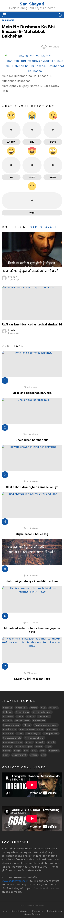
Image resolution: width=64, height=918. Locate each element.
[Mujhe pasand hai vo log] (32, 505)
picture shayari (12, 725)
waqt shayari (52, 733)
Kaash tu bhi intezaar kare (32, 678)
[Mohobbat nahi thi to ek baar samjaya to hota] (32, 599)
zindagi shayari (24, 746)
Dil (44, 708)
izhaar (31, 716)
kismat (8, 721)
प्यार (43, 751)
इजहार (39, 746)
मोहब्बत (34, 755)
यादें (44, 755)
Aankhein (22, 708)
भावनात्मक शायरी (20, 755)
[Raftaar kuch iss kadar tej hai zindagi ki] (32, 303)
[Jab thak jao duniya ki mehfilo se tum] (32, 552)
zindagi (8, 746)
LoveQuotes (23, 721)
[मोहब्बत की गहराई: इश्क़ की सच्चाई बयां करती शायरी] (32, 249)
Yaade (41, 742)
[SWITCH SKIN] (60, 15)
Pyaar (28, 725)
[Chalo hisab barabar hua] (32, 411)
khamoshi (45, 716)
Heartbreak (23, 712)
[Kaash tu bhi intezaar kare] (32, 650)
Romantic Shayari (19, 911)
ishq (21, 716)
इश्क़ (49, 746)
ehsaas (8, 712)
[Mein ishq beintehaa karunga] (32, 364)
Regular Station (54, 911)
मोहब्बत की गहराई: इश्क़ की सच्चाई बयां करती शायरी (30, 271)
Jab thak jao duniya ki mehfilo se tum (32, 581)
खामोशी (7, 751)
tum (20, 733)
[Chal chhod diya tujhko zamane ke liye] (32, 458)
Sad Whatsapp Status (32, 729)
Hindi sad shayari (43, 712)
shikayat (53, 729)
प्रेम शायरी (55, 751)
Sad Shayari (32, 4)
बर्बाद (6, 755)
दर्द (27, 751)
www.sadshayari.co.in (15, 880)
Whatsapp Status (13, 742)
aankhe (8, 708)
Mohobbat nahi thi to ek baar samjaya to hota (32, 629)
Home (5, 911)
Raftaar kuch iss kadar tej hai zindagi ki (32, 324)
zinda (52, 742)
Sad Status (10, 729)
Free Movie (37, 911)
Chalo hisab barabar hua (32, 440)
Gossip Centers (32, 914)
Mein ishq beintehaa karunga (32, 392)
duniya (54, 708)
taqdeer (9, 733)
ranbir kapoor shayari (46, 725)
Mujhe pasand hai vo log (32, 534)
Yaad (30, 742)
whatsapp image (13, 738)
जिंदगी (18, 751)
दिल (35, 751)
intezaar (9, 716)
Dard (34, 708)
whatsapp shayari (35, 738)
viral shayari (34, 733)
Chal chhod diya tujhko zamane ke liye (32, 487)
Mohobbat (40, 721)
